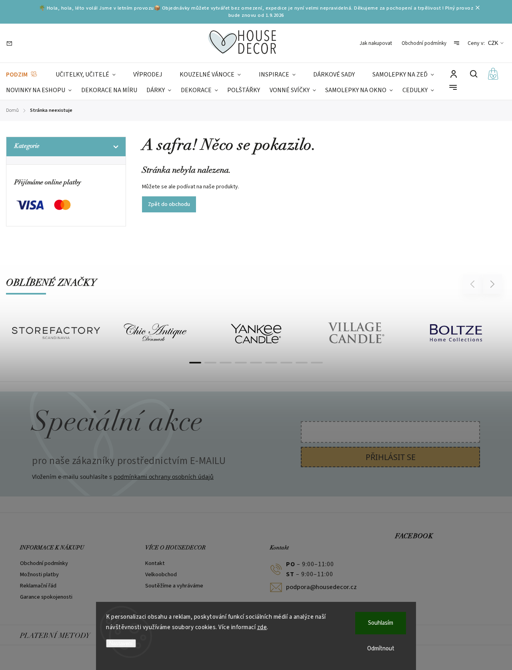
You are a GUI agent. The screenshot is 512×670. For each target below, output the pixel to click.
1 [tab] (195, 362)
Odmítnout (380, 648)
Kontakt (155, 563)
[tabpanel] (56, 333)
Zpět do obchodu (169, 204)
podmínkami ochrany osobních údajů (164, 476)
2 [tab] (210, 362)
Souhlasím (380, 623)
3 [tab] (226, 362)
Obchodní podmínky (424, 43)
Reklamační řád (38, 586)
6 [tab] (271, 362)
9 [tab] (317, 362)
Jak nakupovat (376, 43)
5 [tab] (256, 362)
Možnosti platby (39, 575)
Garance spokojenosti (46, 597)
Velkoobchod (161, 575)
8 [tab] (302, 362)
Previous (473, 284)
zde (262, 627)
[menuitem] (22, 75)
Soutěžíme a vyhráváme (174, 586)
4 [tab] (241, 362)
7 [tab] (286, 362)
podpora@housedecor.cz (321, 587)
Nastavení (121, 643)
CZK (493, 43)
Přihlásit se (391, 457)
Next (492, 284)
